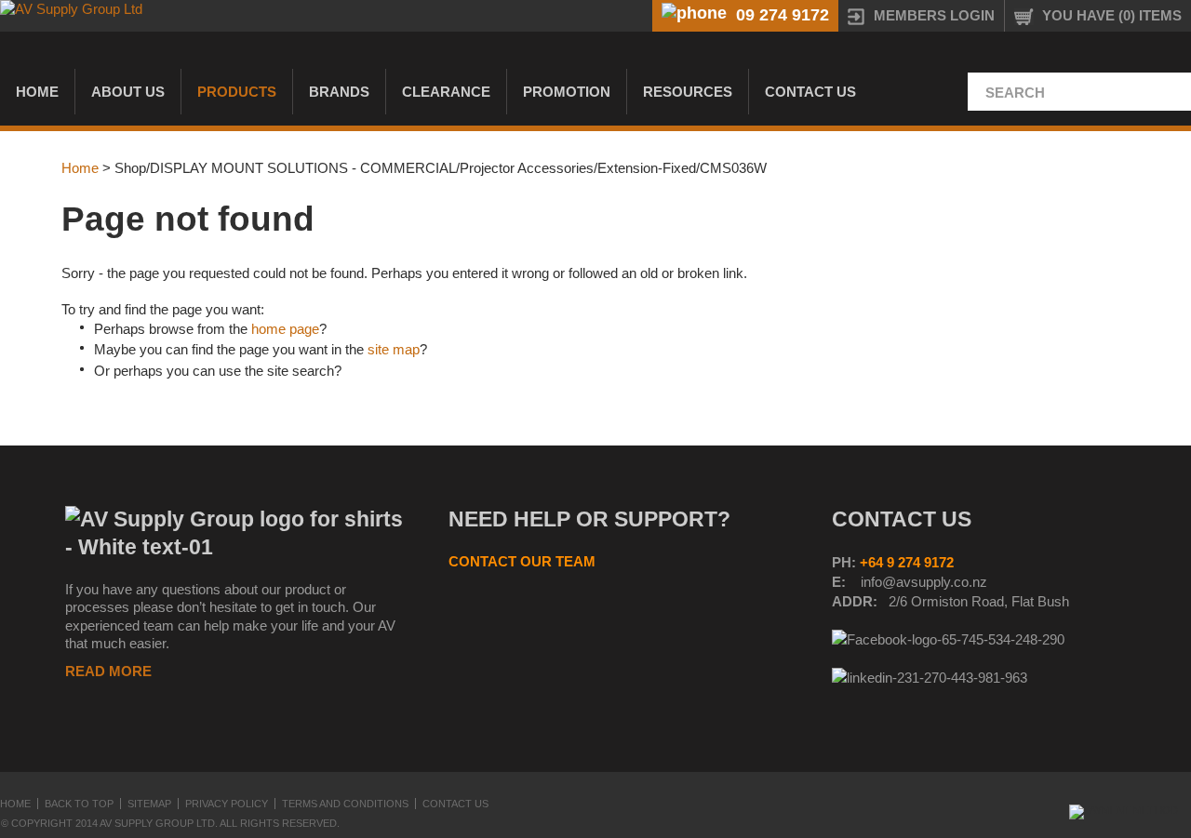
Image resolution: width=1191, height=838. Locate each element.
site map (394, 349)
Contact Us (810, 92)
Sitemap (149, 803)
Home (37, 92)
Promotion (566, 92)
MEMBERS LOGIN (934, 15)
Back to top (79, 803)
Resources (687, 92)
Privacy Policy (226, 803)
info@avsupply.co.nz (924, 582)
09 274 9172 (782, 15)
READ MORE (108, 671)
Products (236, 92)
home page (285, 329)
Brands (339, 92)
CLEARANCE (446, 92)
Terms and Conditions (345, 803)
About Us (128, 92)
